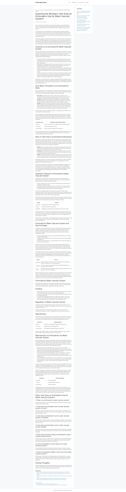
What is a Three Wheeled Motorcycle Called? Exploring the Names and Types (84, 12)
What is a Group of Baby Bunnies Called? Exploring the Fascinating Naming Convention (53, 472)
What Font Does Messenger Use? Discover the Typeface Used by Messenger (51, 478)
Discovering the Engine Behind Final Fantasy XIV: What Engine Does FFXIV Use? (52, 479)
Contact (87, 2)
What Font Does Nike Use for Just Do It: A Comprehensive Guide (47, 483)
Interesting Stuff (81, 2)
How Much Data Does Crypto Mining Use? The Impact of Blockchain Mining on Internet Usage (84, 29)
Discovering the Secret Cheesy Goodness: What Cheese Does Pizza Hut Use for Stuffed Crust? (52, 484)
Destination (74, 2)
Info (69, 2)
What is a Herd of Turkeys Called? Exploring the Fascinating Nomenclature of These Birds (83, 17)
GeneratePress (69, 490)
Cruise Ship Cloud (40, 2)
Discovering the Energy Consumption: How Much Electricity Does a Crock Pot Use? (83, 21)
